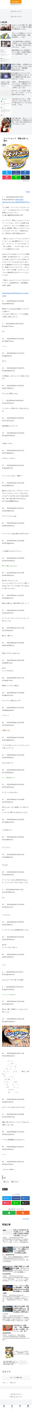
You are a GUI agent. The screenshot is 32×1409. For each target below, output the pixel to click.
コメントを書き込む (16, 1377)
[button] (28, 648)
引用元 (28, 192)
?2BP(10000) (19, 199)
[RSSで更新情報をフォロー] (23, 1213)
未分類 (5, 1189)
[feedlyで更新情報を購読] (9, 1213)
